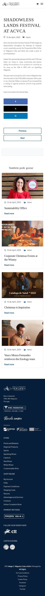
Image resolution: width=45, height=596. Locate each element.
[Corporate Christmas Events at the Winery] (22, 233)
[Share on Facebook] (16, 101)
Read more (9, 213)
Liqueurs (7, 458)
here (26, 92)
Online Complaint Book (13, 504)
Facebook (22, 582)
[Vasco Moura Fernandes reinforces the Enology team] (22, 333)
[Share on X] (16, 109)
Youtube (22, 589)
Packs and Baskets (11, 443)
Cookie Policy (22, 579)
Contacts (7, 501)
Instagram (22, 586)
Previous (22, 131)
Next (22, 138)
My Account (8, 479)
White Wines (8, 465)
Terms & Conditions (22, 573)
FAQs (6, 483)
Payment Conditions (11, 486)
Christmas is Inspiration (17, 307)
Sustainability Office (15, 208)
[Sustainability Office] (22, 185)
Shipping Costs (9, 490)
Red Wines (8, 461)
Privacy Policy (22, 576)
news (28, 37)
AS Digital (22, 569)
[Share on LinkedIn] (16, 116)
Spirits (6, 451)
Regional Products (11, 447)
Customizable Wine (11, 468)
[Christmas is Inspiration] (22, 285)
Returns (7, 494)
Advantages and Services (13, 497)
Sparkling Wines (10, 454)
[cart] (37, 4)
